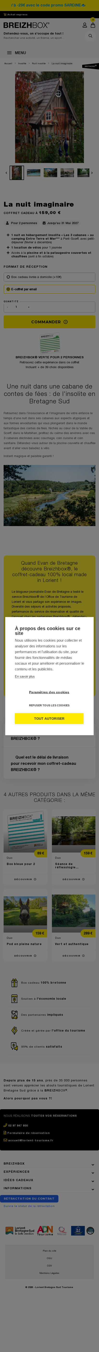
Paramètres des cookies (49, 692)
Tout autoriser (49, 718)
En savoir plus (25, 676)
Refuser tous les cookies (49, 705)
